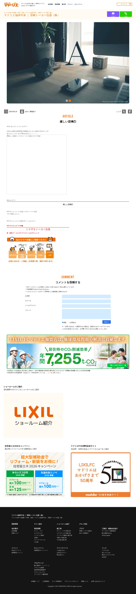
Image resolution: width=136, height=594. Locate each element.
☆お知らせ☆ (61, 550)
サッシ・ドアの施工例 (64, 531)
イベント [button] (70, 4)
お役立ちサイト (62, 552)
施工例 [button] (64, 4)
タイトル (28, 300)
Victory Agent (106, 535)
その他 (36, 542)
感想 (64, 322)
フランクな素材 (39, 567)
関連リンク (84, 581)
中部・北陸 (21, 12)
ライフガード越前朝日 (109, 531)
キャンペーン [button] (78, 4)
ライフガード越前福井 (41, 574)
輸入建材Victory (107, 533)
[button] (67, 100)
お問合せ (73, 322)
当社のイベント (16, 550)
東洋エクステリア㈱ (108, 555)
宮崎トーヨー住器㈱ (85, 531)
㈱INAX (104, 557)
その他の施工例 (62, 540)
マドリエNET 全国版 (10, 12)
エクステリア (38, 533)
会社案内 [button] (50, 4)
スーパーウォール (39, 540)
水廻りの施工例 (62, 537)
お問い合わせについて (98, 581)
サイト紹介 (38, 524)
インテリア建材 (39, 535)
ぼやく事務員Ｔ (84, 533)
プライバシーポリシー (71, 581)
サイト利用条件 (57, 581)
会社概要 (14, 531)
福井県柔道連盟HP (40, 570)
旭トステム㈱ (106, 552)
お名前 (27, 296)
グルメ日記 (83, 524)
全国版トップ (35, 581)
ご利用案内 (45, 581)
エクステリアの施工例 (64, 533)
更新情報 (15, 524)
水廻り (36, 537)
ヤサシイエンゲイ (39, 572)
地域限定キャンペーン (41, 550)
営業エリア (15, 533)
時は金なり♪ (60, 555)
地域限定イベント (17, 552)
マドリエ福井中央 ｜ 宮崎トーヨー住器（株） (39, 12)
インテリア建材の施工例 (64, 535)
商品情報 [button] (57, 4)
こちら (48, 372)
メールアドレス (30, 305)
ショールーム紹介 (63, 524)
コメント (28, 310)
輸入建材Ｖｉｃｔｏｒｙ (41, 565)
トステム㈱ (105, 550)
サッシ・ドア (38, 531)
